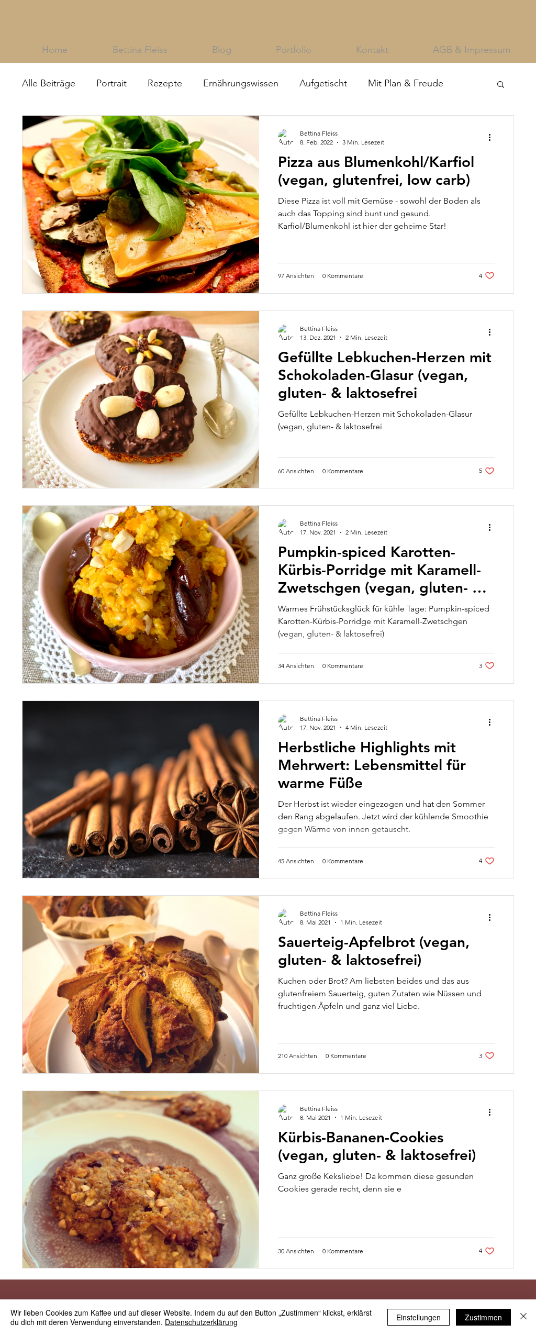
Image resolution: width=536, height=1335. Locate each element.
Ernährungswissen (240, 83)
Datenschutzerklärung (201, 1322)
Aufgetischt (323, 83)
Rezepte (165, 83)
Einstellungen (418, 1317)
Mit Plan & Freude (405, 83)
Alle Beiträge (48, 83)
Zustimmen (483, 1317)
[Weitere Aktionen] (493, 137)
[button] (501, 85)
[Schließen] (523, 1317)
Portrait (111, 83)
